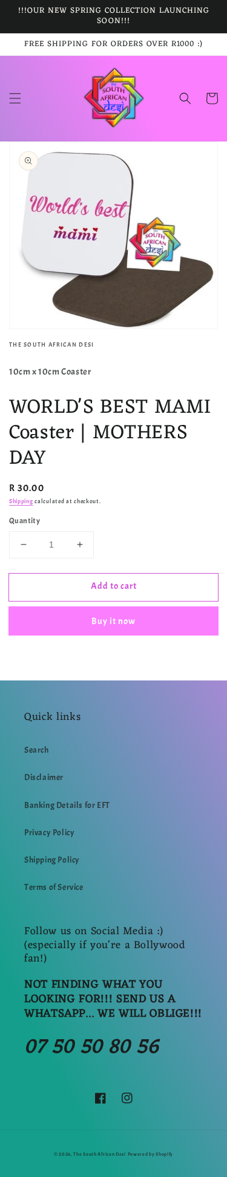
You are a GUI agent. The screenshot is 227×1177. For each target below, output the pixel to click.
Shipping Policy (52, 860)
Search (36, 750)
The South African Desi (99, 1154)
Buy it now (113, 621)
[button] (15, 98)
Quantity (24, 521)
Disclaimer (44, 777)
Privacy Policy (49, 832)
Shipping (21, 501)
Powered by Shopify (151, 1154)
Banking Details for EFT (67, 805)
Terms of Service (54, 887)
